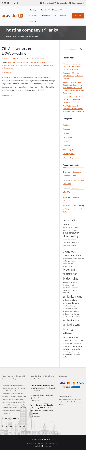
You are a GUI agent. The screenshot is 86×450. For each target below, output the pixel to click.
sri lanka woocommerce (71, 335)
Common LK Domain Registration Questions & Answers (73, 75)
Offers (65, 141)
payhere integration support (70, 291)
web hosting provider (69, 352)
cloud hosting (70, 236)
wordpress (78, 352)
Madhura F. (8, 58)
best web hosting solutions (70, 227)
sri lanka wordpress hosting (73, 340)
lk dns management (70, 266)
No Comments (7, 72)
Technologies (68, 149)
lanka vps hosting (69, 261)
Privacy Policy (49, 439)
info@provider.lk (78, 3)
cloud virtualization (68, 248)
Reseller (44, 10)
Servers (32, 16)
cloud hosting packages (69, 239)
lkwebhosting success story (20, 65)
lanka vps (81, 258)
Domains (55, 10)
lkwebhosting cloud (68, 285)
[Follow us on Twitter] (5, 3)
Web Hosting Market (71, 158)
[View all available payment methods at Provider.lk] (71, 384)
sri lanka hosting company (40, 65)
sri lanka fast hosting (69, 306)
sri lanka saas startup (71, 314)
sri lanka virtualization (77, 316)
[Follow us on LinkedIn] (14, 3)
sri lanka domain (71, 303)
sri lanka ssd (66, 316)
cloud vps (69, 251)
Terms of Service (37, 439)
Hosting (32, 10)
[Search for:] (73, 49)
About (60, 16)
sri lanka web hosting (71, 327)
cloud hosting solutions (69, 245)
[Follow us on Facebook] (2, 3)
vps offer (66, 349)
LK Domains (68, 137)
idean (65, 197)
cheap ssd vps (68, 230)
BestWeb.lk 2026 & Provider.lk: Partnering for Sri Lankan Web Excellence (73, 108)
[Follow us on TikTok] (17, 3)
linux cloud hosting (68, 263)
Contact (32, 22)
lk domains (70, 278)
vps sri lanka (75, 349)
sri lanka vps (71, 320)
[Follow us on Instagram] (11, 3)
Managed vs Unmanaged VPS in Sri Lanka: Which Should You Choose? (72, 66)
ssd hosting (66, 343)
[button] (37, 9)
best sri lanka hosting (14, 62)
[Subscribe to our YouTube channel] (8, 3)
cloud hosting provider (71, 242)
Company (41, 58)
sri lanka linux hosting (71, 311)
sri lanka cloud (73, 296)
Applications (68, 125)
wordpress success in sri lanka (72, 355)
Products (66, 145)
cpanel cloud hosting (73, 255)
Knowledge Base (62, 3)
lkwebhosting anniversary (70, 282)
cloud (75, 230)
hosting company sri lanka (32, 62)
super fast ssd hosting (76, 343)
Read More (6, 95)
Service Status (48, 3)
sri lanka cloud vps (70, 300)
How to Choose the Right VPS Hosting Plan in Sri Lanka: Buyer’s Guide (73, 99)
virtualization (66, 346)
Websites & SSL (47, 16)
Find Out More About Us (10, 418)
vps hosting (76, 346)
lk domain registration (70, 271)
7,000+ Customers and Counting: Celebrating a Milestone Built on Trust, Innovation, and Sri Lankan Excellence (73, 87)
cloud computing (71, 233)
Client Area (77, 16)
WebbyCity (40, 446)
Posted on (21, 58)
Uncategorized (68, 154)
